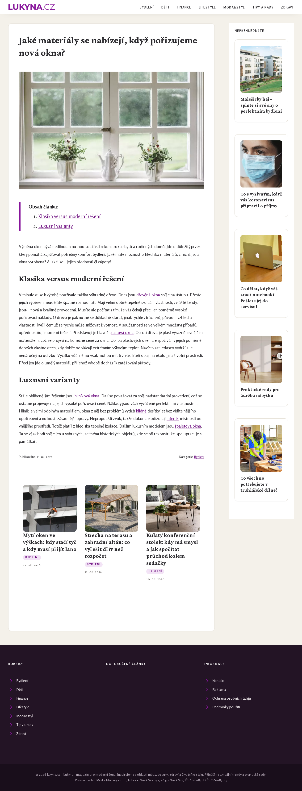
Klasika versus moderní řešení (69, 216)
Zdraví (287, 7)
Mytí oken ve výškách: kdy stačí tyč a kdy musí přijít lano (49, 542)
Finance (184, 7)
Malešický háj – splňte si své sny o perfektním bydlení (261, 105)
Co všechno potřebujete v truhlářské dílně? (258, 484)
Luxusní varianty (55, 226)
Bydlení (147, 7)
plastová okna (121, 332)
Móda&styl (234, 7)
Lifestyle (207, 7)
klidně (141, 410)
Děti (165, 7)
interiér (173, 418)
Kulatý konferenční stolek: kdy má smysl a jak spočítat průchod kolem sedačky (172, 549)
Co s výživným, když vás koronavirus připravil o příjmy (261, 199)
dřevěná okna (148, 294)
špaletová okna (188, 426)
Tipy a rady (262, 7)
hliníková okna (87, 395)
